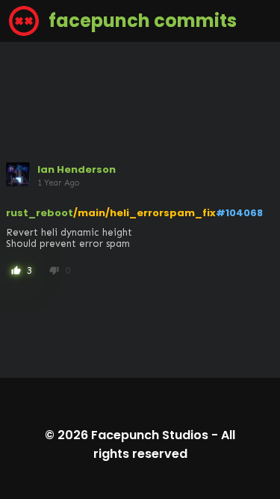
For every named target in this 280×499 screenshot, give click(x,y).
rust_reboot (39, 213)
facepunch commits (141, 20)
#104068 (239, 213)
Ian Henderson (76, 169)
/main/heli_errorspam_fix (144, 213)
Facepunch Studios (149, 435)
